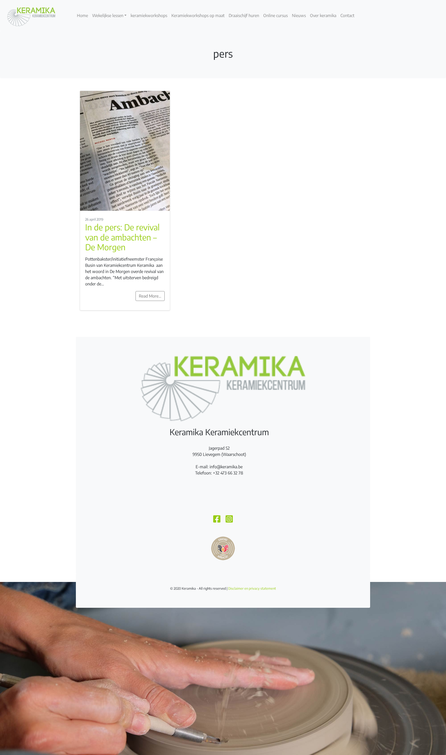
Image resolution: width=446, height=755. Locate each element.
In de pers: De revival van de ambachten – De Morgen (122, 237)
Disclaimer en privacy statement (252, 588)
